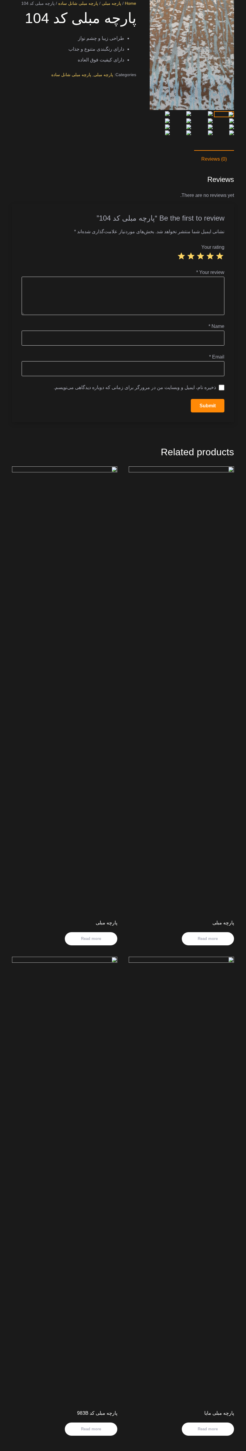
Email (216, 356)
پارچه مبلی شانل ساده (78, 3)
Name (216, 326)
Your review (210, 272)
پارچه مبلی (111, 3)
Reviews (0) (214, 159)
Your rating (212, 247)
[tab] (214, 159)
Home (130, 3)
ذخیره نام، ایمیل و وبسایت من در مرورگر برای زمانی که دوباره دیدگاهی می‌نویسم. (135, 387)
